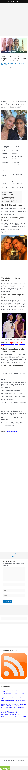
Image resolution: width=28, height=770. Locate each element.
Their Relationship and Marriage (9, 197)
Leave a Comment (5, 63)
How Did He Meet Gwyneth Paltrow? (10, 195)
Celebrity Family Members (16, 63)
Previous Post (14, 553)
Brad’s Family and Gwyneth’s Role (9, 198)
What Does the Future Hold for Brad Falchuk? (12, 200)
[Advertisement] (14, 22)
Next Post (14, 556)
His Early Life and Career (8, 194)
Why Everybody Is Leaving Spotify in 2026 (10, 714)
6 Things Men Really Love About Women (10, 718)
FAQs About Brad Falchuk (8, 201)
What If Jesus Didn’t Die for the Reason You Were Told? (13, 716)
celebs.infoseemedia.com (11, 431)
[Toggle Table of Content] (19, 192)
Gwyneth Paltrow (16, 161)
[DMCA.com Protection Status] (5, 768)
